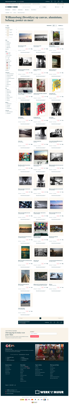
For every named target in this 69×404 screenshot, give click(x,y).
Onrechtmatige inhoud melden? (37, 397)
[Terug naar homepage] (11, 7)
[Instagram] (9, 385)
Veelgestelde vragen (10, 357)
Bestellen (22, 357)
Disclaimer (31, 397)
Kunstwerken (7, 9)
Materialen (27, 9)
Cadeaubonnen (23, 360)
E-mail (28, 354)
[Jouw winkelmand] (63, 7)
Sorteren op (60, 25)
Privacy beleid (45, 397)
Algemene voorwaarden (25, 397)
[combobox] (30, 7)
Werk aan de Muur (54, 365)
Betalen (8, 358)
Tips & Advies (33, 9)
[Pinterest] (10, 385)
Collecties (14, 9)
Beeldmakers (20, 9)
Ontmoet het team (39, 359)
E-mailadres (32, 331)
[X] (13, 385)
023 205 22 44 (22, 354)
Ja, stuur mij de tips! (34, 336)
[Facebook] (12, 385)
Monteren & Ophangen (10, 360)
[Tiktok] (15, 385)
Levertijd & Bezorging (24, 358)
